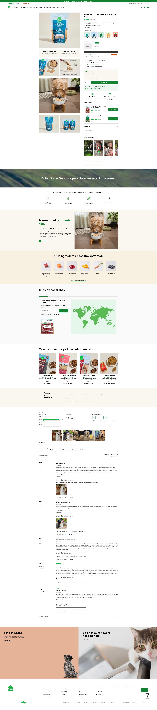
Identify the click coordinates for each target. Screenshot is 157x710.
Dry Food (29, 7)
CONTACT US (85, 639)
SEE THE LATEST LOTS (55, 314)
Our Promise (132, 3)
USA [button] (140, 3)
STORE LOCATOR (7, 640)
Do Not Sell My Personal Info (99, 702)
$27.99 (92, 112)
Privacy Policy (77, 702)
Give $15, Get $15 (47, 696)
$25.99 (92, 121)
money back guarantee (95, 64)
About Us (80, 688)
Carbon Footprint (57, 295)
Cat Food (63, 696)
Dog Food (63, 694)
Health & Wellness (60, 7)
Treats (53, 7)
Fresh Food (26, 3)
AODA (118, 702)
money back (49, 54)
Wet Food (48, 7)
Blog (79, 691)
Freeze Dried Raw (45, 10)
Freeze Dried (42, 7)
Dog (12, 3)
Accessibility (111, 702)
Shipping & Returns (47, 694)
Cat (19, 3)
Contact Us (45, 688)
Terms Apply (89, 1)
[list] (101, 114)
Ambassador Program (83, 694)
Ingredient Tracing (64, 688)
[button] (141, 8)
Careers (80, 696)
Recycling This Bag (71, 295)
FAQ (44, 691)
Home (40, 10)
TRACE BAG (63, 311)
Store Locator (64, 691)
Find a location (146, 3)
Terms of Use (86, 702)
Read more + (87, 27)
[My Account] (144, 7)
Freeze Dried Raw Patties (55, 10)
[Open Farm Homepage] (9, 7)
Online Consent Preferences (129, 702)
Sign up (144, 689)
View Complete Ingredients (78, 280)
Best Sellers (16, 7)
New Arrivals (23, 7)
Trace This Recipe (43, 295)
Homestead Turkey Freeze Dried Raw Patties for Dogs (98, 116)
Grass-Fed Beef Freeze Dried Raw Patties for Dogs (99, 107)
